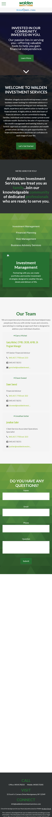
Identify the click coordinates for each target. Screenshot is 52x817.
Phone (26, 522)
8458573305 (38, 785)
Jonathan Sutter (12, 422)
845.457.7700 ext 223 (18, 357)
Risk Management (26, 239)
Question (26, 539)
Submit (26, 561)
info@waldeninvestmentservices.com (26, 804)
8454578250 (20, 785)
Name (26, 490)
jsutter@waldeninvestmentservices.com (20, 446)
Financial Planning (26, 232)
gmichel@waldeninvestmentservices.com (20, 367)
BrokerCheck (46, 808)
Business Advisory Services (26, 245)
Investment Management (26, 226)
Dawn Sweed (11, 384)
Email (26, 506)
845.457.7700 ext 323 (18, 436)
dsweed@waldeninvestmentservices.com (20, 405)
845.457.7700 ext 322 (18, 395)
